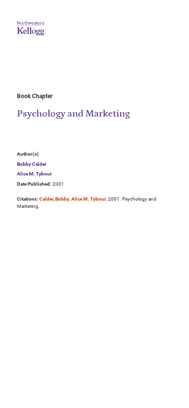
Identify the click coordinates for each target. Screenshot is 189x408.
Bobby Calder (32, 164)
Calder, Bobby (54, 199)
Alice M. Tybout (34, 173)
